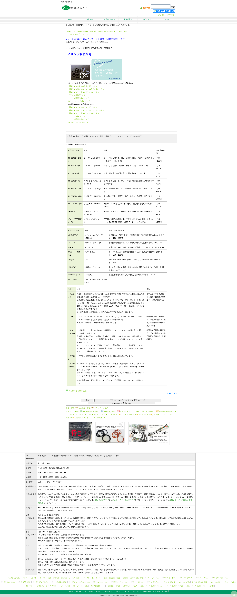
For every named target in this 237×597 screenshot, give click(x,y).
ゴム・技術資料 (88, 591)
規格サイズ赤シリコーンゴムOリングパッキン (86, 89)
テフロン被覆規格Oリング (78, 98)
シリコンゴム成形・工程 (199, 582)
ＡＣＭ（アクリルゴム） (41, 582)
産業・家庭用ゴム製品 (75, 408)
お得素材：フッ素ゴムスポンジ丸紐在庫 (90, 418)
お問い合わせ (108, 591)
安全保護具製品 (110, 412)
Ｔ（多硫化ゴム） (153, 582)
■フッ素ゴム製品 (98, 414)
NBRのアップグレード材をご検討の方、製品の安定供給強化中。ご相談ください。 (99, 31)
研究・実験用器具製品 (90, 412)
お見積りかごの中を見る (78, 391)
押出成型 (56, 578)
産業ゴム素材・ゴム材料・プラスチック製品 (137, 412)
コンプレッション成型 (29, 578)
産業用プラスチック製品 (97, 408)
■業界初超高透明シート (97, 586)
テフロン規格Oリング (76, 95)
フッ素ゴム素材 (144, 414)
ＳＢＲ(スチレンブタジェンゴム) (80, 582)
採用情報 (165, 591)
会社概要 (78, 591)
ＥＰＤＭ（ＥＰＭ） (187, 578)
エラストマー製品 (73, 412)
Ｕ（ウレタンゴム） (139, 582)
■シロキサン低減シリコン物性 (174, 586)
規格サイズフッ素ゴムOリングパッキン (83, 92)
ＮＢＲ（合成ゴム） (203, 578)
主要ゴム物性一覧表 (136, 578)
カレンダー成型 (74, 578)
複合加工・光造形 (114, 578)
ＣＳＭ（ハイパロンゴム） (121, 582)
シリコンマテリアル (128, 414)
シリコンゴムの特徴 (183, 582)
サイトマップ (126, 591)
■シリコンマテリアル (229, 582)
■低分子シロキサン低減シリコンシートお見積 (200, 586)
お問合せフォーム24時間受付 (166, 15)
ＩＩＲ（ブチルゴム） (9, 582)
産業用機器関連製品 (166, 412)
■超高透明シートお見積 (130, 586)
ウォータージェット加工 (99, 578)
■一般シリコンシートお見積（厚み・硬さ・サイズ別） (40, 586)
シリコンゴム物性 (214, 582)
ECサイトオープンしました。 (78, 34)
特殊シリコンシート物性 (80, 586)
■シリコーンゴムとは (168, 582)
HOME (71, 591)
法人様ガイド (117, 500)
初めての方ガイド (102, 500)
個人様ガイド (129, 500)
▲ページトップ (171, 394)
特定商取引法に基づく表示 (151, 591)
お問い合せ (147, 19)
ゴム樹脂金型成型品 (14, 578)
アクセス (117, 591)
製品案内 (98, 591)
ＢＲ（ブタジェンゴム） (101, 582)
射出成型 (64, 578)
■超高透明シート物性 (113, 586)
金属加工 (125, 578)
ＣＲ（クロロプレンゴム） (221, 578)
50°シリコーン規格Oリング (79, 101)
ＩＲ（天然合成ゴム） (60, 582)
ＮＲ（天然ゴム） (25, 582)
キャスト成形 (85, 578)
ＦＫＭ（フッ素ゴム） (170, 578)
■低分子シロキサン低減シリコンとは (150, 586)
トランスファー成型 (45, 578)
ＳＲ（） (153, 578)
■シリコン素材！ (112, 414)
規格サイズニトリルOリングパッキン (82, 86)
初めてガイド (137, 591)
